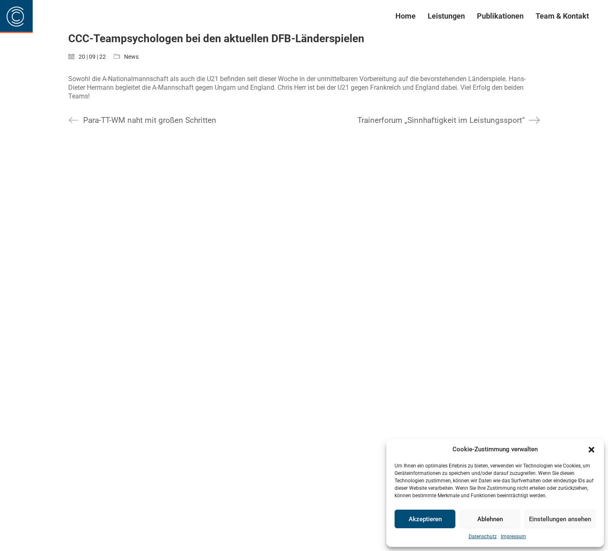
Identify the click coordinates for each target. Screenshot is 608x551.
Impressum (513, 536)
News (131, 56)
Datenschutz (483, 536)
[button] (591, 450)
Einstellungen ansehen (560, 519)
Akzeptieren (425, 519)
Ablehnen (490, 519)
